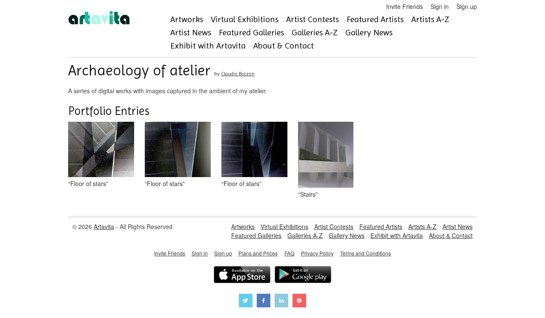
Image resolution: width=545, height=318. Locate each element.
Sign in (439, 6)
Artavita (104, 226)
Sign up (466, 6)
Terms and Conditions (365, 253)
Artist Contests (312, 19)
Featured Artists (375, 19)
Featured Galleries (251, 32)
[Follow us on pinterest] (299, 301)
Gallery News (369, 32)
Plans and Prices (258, 253)
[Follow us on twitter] (245, 301)
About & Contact (283, 46)
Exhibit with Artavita (208, 46)
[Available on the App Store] (242, 275)
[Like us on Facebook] (263, 301)
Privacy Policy (317, 253)
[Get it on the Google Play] (303, 275)
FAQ (289, 253)
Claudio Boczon (238, 74)
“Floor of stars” (88, 183)
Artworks (186, 19)
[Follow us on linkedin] (281, 301)
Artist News (190, 32)
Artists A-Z (430, 19)
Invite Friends (404, 6)
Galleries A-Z (315, 32)
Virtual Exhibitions (244, 19)
